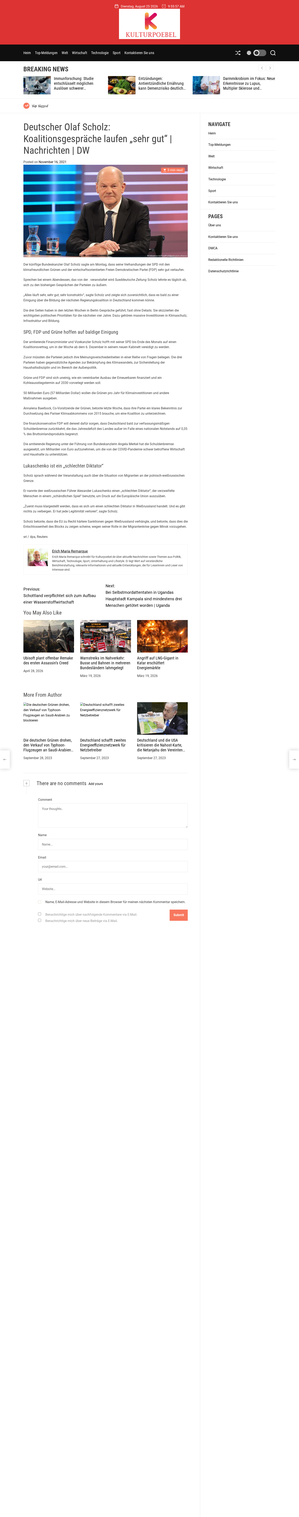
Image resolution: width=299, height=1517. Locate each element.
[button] (270, 68)
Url (40, 880)
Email (42, 857)
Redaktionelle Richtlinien (225, 260)
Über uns (214, 225)
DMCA (212, 248)
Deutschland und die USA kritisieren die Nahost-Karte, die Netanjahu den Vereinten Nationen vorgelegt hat (160, 747)
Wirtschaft (79, 53)
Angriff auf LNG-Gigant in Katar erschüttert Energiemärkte (157, 663)
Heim (27, 53)
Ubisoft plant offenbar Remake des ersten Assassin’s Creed (48, 661)
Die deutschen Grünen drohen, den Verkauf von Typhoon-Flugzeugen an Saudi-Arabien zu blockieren (47, 747)
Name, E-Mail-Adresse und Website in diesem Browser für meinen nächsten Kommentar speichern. (115, 902)
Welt (65, 53)
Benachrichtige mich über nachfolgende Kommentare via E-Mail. (91, 915)
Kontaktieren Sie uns (139, 53)
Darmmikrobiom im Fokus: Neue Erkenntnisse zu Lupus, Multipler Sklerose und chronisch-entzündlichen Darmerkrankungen (165, 88)
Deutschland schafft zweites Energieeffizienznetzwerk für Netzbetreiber (103, 745)
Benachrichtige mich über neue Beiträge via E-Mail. (81, 921)
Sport (116, 53)
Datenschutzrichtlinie (223, 271)
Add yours (95, 784)
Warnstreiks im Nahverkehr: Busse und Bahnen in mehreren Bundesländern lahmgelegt (105, 663)
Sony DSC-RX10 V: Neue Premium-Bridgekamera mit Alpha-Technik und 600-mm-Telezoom (246, 86)
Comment (45, 800)
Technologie (100, 53)
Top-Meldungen (46, 53)
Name (42, 835)
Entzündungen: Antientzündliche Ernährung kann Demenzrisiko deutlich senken (76, 86)
